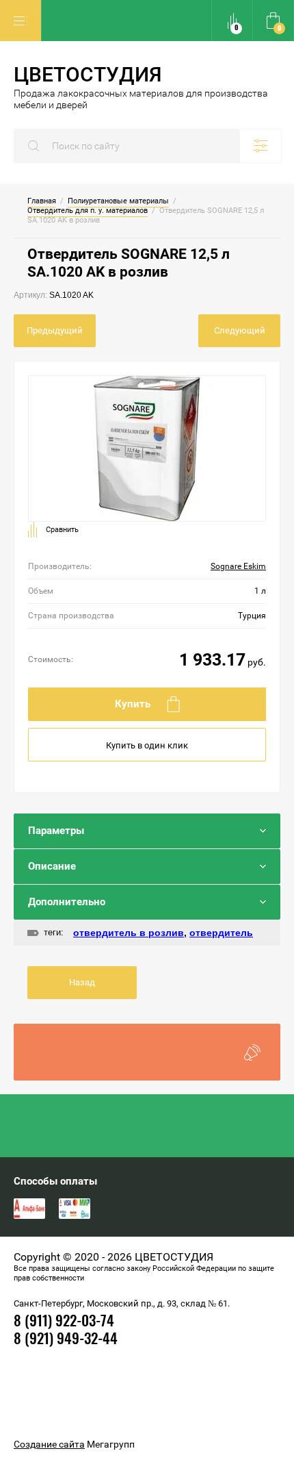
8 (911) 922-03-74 (64, 1322)
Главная (41, 201)
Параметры (56, 830)
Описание (52, 866)
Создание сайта (49, 1444)
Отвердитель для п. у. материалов (87, 211)
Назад (82, 982)
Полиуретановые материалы (118, 201)
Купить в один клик (147, 745)
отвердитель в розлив (128, 932)
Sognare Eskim (238, 566)
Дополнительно (66, 902)
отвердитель (221, 932)
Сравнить (62, 529)
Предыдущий (55, 330)
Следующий (239, 330)
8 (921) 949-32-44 (66, 1340)
